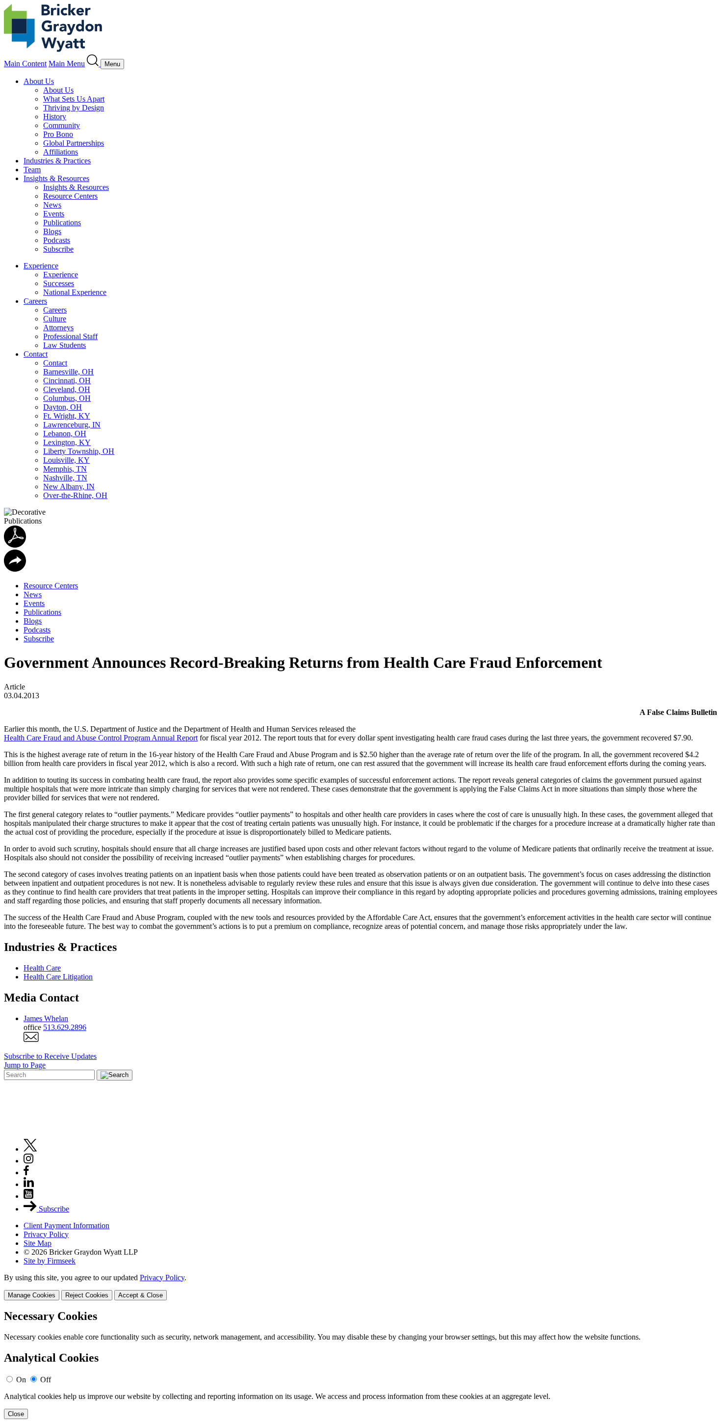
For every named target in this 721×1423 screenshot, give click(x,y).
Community (61, 125)
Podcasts (56, 240)
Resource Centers (70, 196)
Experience (41, 266)
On (21, 1379)
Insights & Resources (56, 178)
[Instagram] (29, 1161)
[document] (360, 1364)
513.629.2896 (64, 1027)
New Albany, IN (69, 486)
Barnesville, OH (68, 372)
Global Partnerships (73, 143)
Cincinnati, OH (67, 380)
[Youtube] (28, 1196)
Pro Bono (58, 134)
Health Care (42, 968)
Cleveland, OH (66, 389)
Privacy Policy (46, 1234)
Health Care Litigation (58, 977)
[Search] (94, 63)
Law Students (64, 345)
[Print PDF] (15, 545)
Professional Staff (70, 336)
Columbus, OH (67, 398)
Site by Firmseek (50, 1261)
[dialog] (360, 1286)
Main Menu (67, 63)
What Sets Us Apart (73, 99)
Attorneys (58, 327)
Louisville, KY (66, 460)
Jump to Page (25, 1065)
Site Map (38, 1243)
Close (16, 1414)
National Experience (74, 292)
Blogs (52, 231)
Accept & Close (140, 1295)
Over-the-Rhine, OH (75, 495)
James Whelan (46, 1018)
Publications (62, 222)
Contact (36, 354)
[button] (15, 569)
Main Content (25, 63)
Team (32, 169)
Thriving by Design (73, 108)
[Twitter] (30, 1149)
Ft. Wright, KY (66, 416)
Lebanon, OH (64, 433)
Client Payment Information (66, 1225)
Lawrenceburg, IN (72, 425)
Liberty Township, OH (78, 451)
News (52, 205)
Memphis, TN (65, 469)
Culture (54, 319)
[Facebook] (26, 1172)
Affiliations (60, 152)
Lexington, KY (67, 442)
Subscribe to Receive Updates (50, 1056)
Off (45, 1379)
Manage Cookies (31, 1295)
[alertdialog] (360, 1364)
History (54, 116)
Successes (58, 283)
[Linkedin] (29, 1184)
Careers (35, 301)
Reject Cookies (86, 1295)
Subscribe (58, 249)
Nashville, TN (65, 478)
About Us (39, 81)
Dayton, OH (62, 407)
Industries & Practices (57, 161)
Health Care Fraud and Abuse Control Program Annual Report (101, 738)
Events (53, 214)
